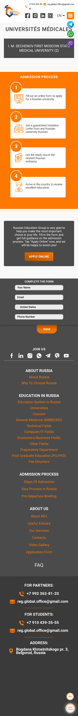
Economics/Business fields (39, 438)
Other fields (39, 444)
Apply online (70, 708)
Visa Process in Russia (39, 489)
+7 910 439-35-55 (36, 6)
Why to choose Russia (39, 383)
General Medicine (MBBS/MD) (39, 420)
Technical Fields (39, 426)
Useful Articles (39, 523)
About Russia (39, 377)
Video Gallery (39, 545)
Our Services (39, 531)
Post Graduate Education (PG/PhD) (39, 456)
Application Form (39, 552)
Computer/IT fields (39, 432)
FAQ (39, 565)
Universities (39, 408)
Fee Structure (39, 462)
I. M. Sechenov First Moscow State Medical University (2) (39, 48)
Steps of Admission (39, 482)
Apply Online (39, 256)
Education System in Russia (39, 402)
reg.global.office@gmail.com (60, 4)
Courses (39, 414)
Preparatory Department (39, 450)
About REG (39, 516)
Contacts (39, 538)
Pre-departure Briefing (39, 496)
